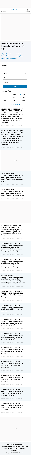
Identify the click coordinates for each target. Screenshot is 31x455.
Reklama (22, 448)
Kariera (6, 448)
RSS (11, 448)
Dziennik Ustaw (18, 54)
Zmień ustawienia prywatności (11, 446)
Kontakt (16, 448)
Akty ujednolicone (6, 54)
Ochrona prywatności (17, 444)
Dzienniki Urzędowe (17, 56)
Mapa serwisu (15, 450)
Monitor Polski (5, 56)
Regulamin (24, 446)
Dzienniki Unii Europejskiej (9, 58)
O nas (7, 444)
